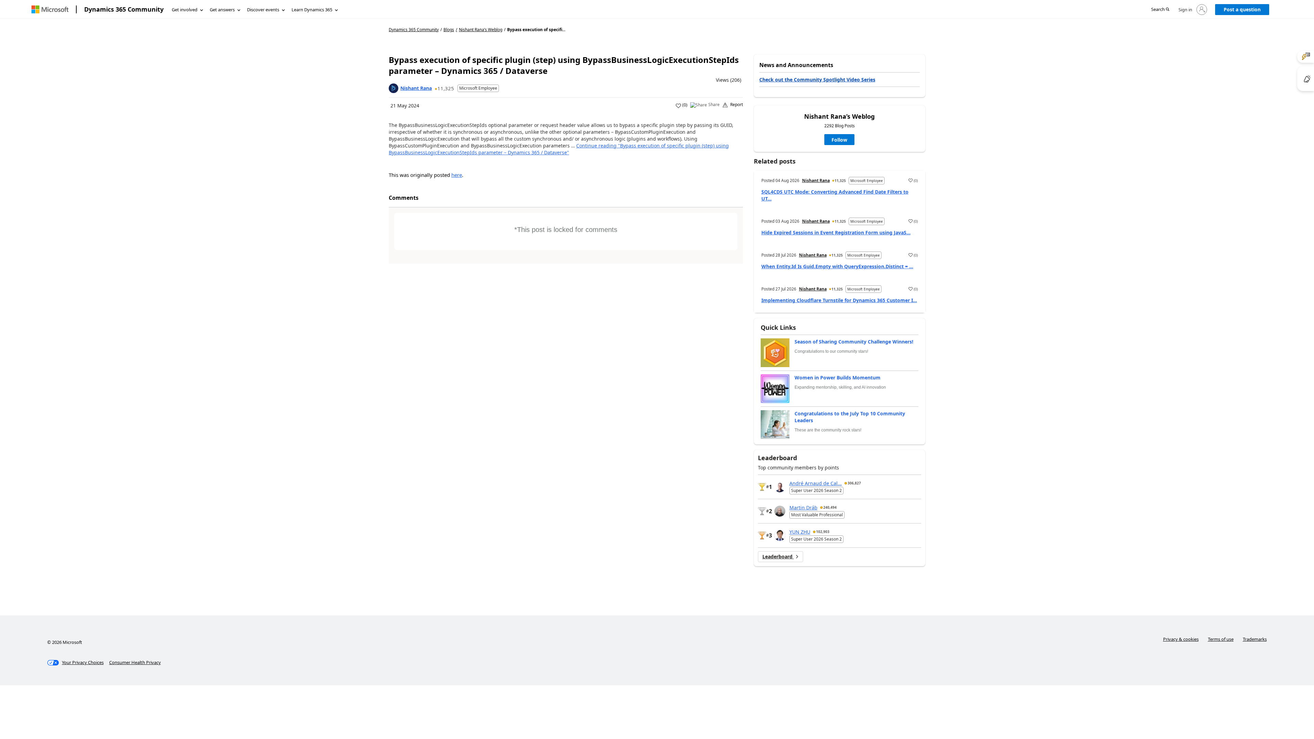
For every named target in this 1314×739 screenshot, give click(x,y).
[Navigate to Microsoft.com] (49, 9)
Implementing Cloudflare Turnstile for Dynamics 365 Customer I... (839, 300)
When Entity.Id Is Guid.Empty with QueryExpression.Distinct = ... (837, 266)
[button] (1160, 10)
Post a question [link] (1242, 9)
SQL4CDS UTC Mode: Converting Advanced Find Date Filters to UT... (835, 195)
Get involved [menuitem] (184, 10)
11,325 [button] (445, 88)
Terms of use (1221, 639)
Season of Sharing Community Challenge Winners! (854, 341)
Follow (839, 140)
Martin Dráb (803, 507)
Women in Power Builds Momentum (837, 377)
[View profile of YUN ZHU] (779, 535)
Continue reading (559, 149)
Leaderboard (778, 556)
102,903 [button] (822, 531)
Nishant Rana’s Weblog (480, 30)
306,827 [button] (854, 483)
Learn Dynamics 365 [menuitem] (312, 10)
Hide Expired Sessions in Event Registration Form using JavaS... (836, 232)
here (456, 174)
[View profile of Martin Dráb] (779, 511)
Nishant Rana (416, 88)
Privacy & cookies (1181, 639)
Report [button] (736, 104)
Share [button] (714, 104)
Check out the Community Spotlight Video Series (817, 79)
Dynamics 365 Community (124, 9)
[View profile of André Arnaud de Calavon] (779, 486)
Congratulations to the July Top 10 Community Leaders (850, 417)
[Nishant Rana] (393, 88)
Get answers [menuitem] (222, 10)
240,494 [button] (830, 507)
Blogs (448, 30)
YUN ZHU (799, 532)
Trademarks (1255, 639)
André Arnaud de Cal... (815, 483)
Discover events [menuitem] (263, 10)
